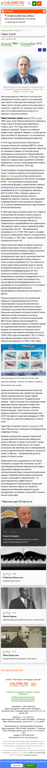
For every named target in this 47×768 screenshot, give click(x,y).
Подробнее (16, 765)
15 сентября (28, 43)
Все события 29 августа (12, 670)
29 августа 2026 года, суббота (20, 16)
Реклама (29, 692)
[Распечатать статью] (44, 50)
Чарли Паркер (10, 616)
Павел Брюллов (11, 655)
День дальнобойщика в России (19, 19)
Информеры (23, 694)
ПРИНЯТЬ (30, 765)
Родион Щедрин (11, 536)
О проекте (9, 692)
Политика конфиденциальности (23, 701)
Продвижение (19, 692)
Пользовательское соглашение (23, 699)
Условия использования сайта (23, 697)
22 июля (6, 43)
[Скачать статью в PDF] (39, 50)
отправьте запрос (30, 755)
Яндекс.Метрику (40, 761)
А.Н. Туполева (12, 176)
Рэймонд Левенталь (13, 577)
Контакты (36, 692)
